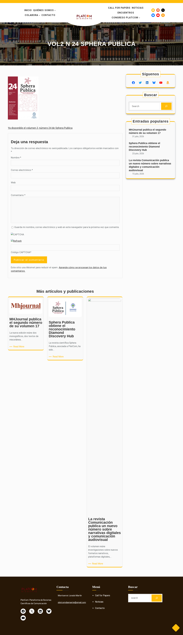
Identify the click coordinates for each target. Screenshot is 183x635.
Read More (19, 346)
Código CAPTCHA (20, 252)
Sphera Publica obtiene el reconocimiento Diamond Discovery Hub (144, 146)
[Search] (166, 106)
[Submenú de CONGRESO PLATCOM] (139, 17)
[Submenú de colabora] (39, 15)
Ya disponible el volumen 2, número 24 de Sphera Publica (40, 127)
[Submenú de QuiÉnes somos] (55, 10)
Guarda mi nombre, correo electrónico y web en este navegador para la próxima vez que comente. (66, 227)
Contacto (100, 608)
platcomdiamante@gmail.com (72, 602)
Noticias (99, 601)
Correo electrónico (22, 170)
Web (13, 182)
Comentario (18, 195)
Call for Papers (102, 595)
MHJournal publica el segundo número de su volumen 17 (147, 131)
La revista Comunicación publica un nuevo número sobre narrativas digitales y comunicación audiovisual (150, 165)
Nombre (16, 157)
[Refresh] (16, 240)
